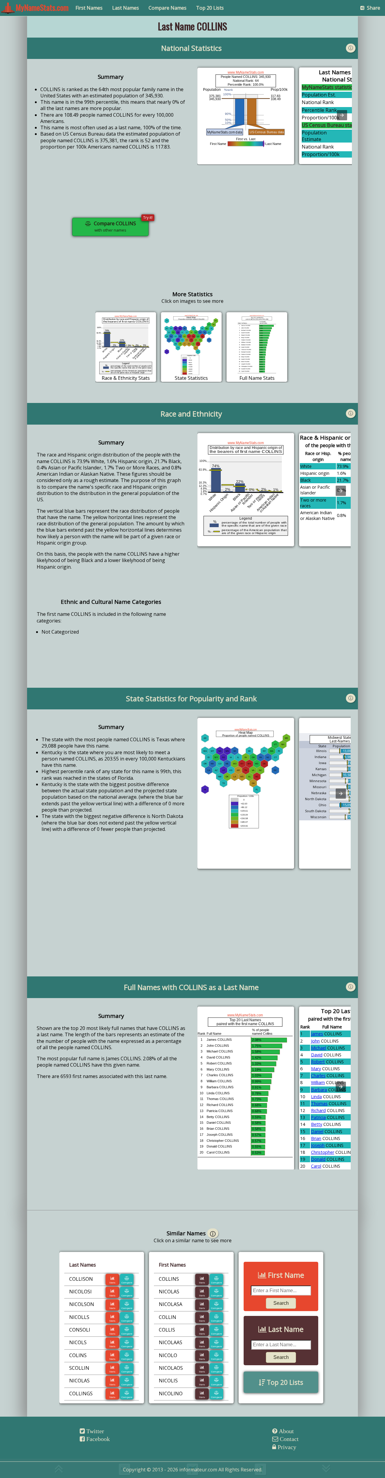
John (315, 1041)
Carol (316, 1166)
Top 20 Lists (210, 8)
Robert (318, 1062)
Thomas (319, 1103)
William (318, 1082)
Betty (316, 1124)
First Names (89, 8)
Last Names (125, 8)
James (317, 1034)
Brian (316, 1138)
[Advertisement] (274, 231)
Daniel (317, 1131)
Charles (318, 1075)
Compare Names (167, 8)
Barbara (319, 1089)
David (316, 1055)
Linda (316, 1096)
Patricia (318, 1117)
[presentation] (342, 115)
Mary (316, 1068)
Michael (318, 1048)
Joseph (318, 1145)
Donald (318, 1159)
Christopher (322, 1152)
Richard (318, 1110)
